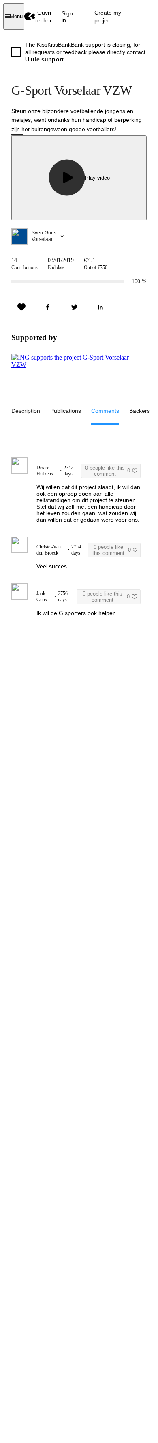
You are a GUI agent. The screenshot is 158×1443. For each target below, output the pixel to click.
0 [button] (107, 471)
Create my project (107, 16)
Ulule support (44, 59)
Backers (139, 410)
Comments (105, 410)
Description (25, 410)
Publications (65, 410)
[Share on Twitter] (74, 307)
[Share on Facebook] (48, 307)
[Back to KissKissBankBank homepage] (29, 16)
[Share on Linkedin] (100, 307)
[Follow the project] (21, 307)
